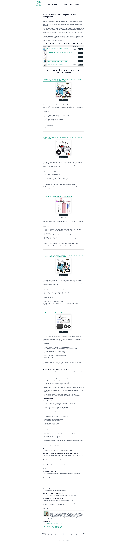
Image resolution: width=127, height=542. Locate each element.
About (65, 4)
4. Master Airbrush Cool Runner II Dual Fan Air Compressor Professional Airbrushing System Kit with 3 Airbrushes (63, 255)
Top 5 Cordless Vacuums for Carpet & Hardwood (53, 524)
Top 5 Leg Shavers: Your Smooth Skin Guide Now (53, 527)
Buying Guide (54, 4)
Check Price (80, 49)
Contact (71, 4)
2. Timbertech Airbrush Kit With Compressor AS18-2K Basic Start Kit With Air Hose (62, 137)
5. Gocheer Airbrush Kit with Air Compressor (55, 313)
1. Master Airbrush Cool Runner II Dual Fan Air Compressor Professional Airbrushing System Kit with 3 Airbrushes (63, 80)
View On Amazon (63, 99)
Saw (60, 4)
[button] (61, 4)
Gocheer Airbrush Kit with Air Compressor (54, 64)
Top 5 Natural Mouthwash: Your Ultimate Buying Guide (54, 526)
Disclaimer (77, 4)
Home (49, 4)
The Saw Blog (37, 7)
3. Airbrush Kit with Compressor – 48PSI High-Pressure (58, 196)
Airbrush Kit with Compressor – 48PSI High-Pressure (56, 56)
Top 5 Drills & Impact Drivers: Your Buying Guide (53, 523)
